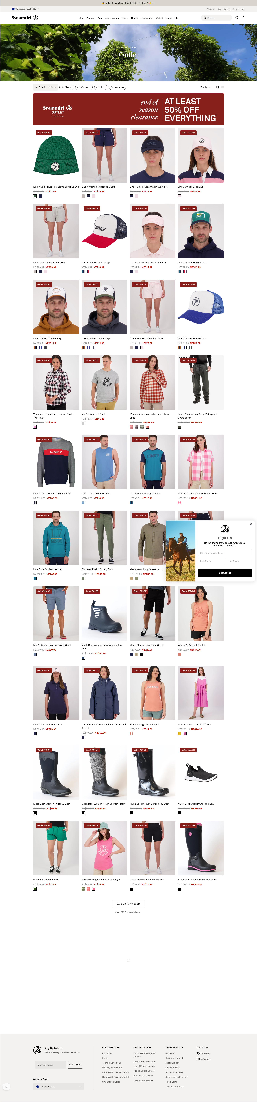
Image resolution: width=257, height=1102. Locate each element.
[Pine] (35, 889)
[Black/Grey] (83, 813)
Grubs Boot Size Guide (144, 1061)
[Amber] (131, 578)
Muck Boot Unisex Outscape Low (196, 803)
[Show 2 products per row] (222, 87)
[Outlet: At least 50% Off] (128, 109)
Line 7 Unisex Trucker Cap (96, 262)
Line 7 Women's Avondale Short (147, 879)
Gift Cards (211, 9)
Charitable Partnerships (176, 1077)
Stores (235, 9)
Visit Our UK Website (175, 1086)
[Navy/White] (83, 658)
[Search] (204, 17)
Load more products (129, 904)
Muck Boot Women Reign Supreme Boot (103, 803)
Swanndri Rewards (111, 1081)
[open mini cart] (243, 18)
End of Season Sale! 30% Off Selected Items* (126, 3)
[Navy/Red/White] (88, 271)
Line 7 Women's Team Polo (47, 724)
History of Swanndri (174, 1058)
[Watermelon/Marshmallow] (88, 889)
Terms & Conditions (111, 1062)
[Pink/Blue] (35, 427)
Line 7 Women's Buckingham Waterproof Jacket (104, 726)
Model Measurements (144, 1066)
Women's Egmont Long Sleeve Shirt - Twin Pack (53, 416)
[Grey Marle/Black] (83, 423)
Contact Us (107, 1053)
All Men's (66, 87)
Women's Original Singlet (191, 645)
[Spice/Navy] (35, 347)
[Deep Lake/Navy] (131, 502)
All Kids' (100, 87)
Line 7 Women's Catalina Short (98, 186)
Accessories (117, 87)
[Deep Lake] (35, 578)
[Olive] (179, 427)
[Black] (142, 654)
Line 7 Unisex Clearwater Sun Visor (148, 186)
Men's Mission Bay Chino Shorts (147, 645)
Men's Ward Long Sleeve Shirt (146, 569)
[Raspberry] (185, 733)
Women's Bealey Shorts (46, 879)
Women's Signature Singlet (144, 724)
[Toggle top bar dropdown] (153, 2)
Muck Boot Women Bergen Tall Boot (149, 803)
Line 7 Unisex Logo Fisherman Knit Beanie (56, 186)
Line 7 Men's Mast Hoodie (47, 569)
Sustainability (172, 1062)
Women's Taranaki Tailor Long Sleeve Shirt (150, 416)
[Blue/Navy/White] (40, 347)
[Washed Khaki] (83, 578)
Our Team (169, 1053)
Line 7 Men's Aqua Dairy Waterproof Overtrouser (197, 416)
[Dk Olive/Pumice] (142, 427)
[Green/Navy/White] (45, 347)
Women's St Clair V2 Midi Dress (195, 724)
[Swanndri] (25, 17)
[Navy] (40, 196)
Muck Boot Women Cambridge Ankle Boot (102, 647)
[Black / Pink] (179, 889)
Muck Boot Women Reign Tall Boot (197, 879)
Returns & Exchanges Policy (115, 1072)
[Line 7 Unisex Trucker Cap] (104, 231)
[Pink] (93, 196)
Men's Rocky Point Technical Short (52, 645)
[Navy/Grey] (35, 502)
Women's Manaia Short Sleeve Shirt (197, 493)
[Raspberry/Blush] (94, 889)
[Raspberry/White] (179, 502)
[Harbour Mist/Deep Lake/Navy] (83, 271)
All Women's (84, 87)
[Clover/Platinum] (83, 889)
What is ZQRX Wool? (143, 1075)
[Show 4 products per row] (217, 87)
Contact (227, 9)
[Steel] (35, 654)
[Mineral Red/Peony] (131, 427)
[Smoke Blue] (83, 502)
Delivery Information (112, 1067)
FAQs (104, 1058)
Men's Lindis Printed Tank (96, 493)
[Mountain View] (35, 196)
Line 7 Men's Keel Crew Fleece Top (52, 493)
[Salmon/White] (131, 733)
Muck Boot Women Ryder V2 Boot (51, 803)
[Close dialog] (251, 524)
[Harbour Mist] (83, 196)
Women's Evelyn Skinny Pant (97, 569)
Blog (219, 9)
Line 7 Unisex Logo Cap (190, 186)
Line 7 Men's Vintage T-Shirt (145, 493)
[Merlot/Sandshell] (147, 427)
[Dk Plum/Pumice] (136, 427)
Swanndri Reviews (174, 1072)
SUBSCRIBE (75, 1065)
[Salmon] (179, 654)
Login (243, 9)
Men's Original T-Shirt (93, 414)
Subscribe (225, 572)
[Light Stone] (136, 654)
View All (138, 912)
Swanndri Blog (172, 1067)
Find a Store (171, 1081)
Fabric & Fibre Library (144, 1070)
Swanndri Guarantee (143, 1080)
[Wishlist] (237, 18)
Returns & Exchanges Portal (115, 1077)
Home (124, 47)
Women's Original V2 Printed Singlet (101, 879)
